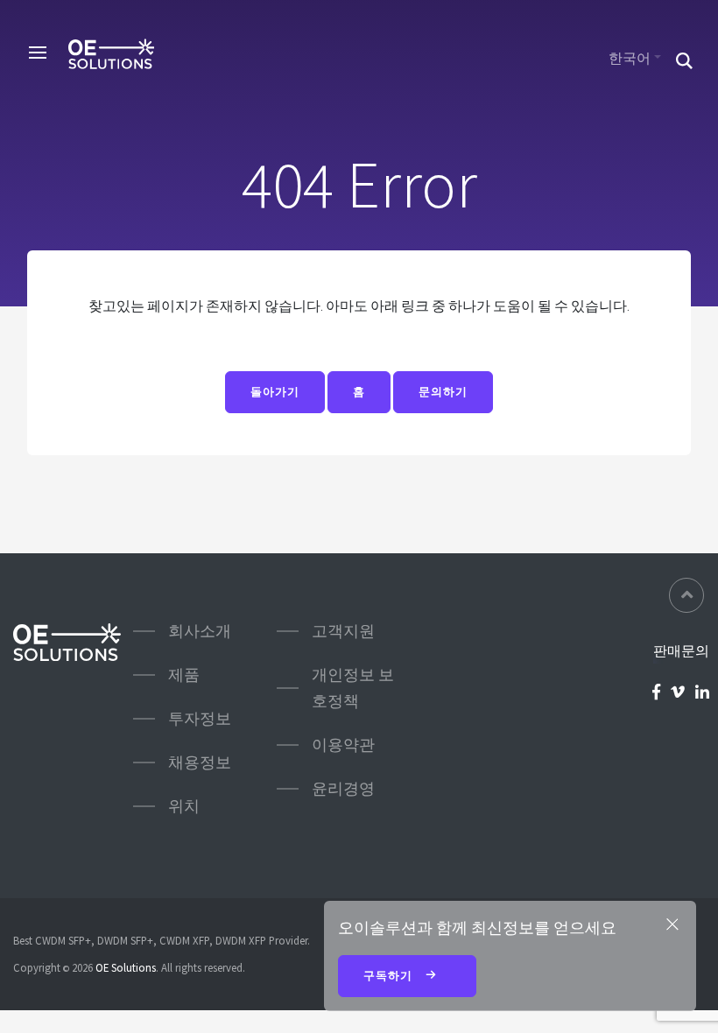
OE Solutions (125, 967)
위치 (184, 806)
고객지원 (343, 631)
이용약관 (343, 744)
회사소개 (199, 631)
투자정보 (199, 718)
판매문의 (681, 650)
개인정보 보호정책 (353, 687)
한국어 (630, 58)
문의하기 (443, 391)
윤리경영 (343, 788)
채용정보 (199, 762)
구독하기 (389, 975)
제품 (184, 674)
